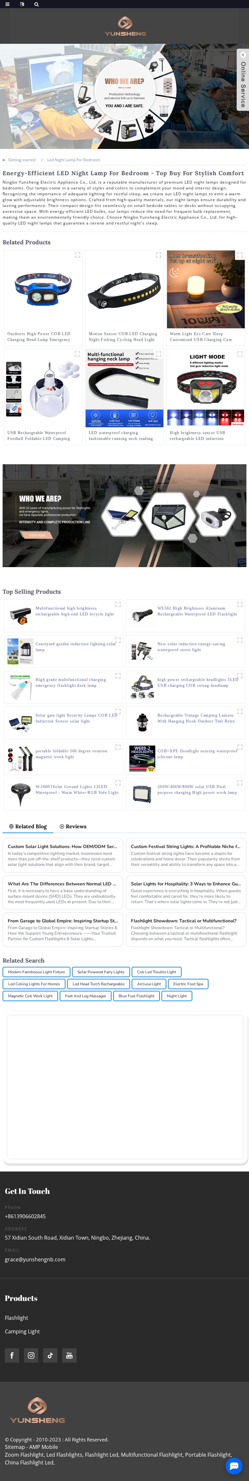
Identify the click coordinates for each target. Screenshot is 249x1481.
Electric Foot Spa (188, 984)
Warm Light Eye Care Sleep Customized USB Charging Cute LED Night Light (201, 337)
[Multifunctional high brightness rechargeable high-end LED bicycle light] (20, 615)
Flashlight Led (101, 1454)
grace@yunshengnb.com (35, 1259)
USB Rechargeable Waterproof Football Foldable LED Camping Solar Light (38, 436)
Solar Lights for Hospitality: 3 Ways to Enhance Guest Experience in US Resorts (186, 884)
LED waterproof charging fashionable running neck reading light (121, 436)
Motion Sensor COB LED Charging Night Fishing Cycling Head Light (123, 337)
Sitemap (15, 1447)
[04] (77, 354)
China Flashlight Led (29, 1462)
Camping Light (22, 1331)
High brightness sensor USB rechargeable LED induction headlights (197, 436)
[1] (158, 354)
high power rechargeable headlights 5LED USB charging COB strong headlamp (198, 682)
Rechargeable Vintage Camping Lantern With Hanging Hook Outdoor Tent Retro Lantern (196, 718)
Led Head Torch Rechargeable (98, 984)
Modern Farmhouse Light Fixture (36, 972)
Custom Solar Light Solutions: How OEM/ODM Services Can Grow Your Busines (63, 847)
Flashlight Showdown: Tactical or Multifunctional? (183, 921)
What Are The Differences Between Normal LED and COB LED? (63, 884)
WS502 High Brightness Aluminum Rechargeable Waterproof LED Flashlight (197, 611)
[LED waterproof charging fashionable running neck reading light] (124, 388)
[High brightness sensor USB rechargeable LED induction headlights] (206, 388)
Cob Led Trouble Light (156, 972)
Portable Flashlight (208, 1454)
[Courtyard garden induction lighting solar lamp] (20, 651)
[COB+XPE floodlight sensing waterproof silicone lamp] (142, 758)
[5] (77, 255)
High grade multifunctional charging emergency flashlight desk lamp (71, 682)
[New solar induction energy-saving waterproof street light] (142, 651)
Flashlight (16, 1317)
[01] (158, 255)
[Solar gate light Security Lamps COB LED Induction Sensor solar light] (20, 722)
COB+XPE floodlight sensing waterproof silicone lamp (198, 754)
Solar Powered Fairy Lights (100, 972)
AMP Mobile (43, 1447)
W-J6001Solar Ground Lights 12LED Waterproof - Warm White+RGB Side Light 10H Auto (77, 789)
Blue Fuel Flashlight (136, 996)
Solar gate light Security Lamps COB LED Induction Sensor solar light (77, 718)
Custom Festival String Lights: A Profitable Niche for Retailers (186, 847)
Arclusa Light (149, 984)
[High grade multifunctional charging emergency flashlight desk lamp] (20, 686)
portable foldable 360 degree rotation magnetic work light (72, 754)
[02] (240, 354)
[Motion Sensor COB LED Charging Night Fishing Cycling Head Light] (124, 289)
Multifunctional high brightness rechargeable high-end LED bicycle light (75, 611)
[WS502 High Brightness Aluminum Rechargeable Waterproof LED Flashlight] (142, 615)
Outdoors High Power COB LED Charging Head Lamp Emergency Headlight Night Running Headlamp (42, 337)
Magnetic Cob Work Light (30, 996)
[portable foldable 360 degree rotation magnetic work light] (20, 758)
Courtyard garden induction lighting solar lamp (76, 647)
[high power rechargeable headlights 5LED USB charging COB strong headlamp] (142, 686)
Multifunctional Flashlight (152, 1454)
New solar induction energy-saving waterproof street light (192, 647)
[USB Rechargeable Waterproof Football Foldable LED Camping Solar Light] (43, 388)
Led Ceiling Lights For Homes (34, 984)
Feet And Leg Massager (85, 996)
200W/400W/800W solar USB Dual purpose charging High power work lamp (197, 789)
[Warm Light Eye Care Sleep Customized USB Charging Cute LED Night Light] (206, 289)
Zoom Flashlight (24, 1454)
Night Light (177, 996)
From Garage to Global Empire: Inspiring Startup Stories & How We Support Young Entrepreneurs (63, 921)
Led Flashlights (64, 1454)
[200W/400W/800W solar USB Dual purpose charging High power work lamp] (142, 793)
